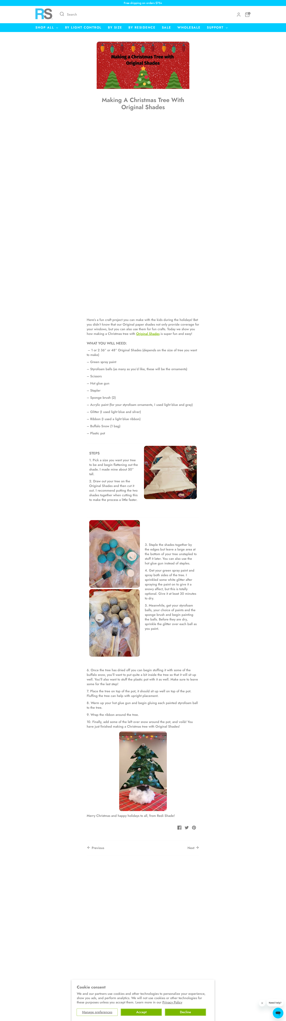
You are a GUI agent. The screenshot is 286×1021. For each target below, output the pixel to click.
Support (216, 27)
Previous (97, 848)
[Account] (238, 14)
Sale (166, 27)
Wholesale (189, 27)
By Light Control (83, 27)
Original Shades (148, 333)
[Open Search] (62, 14)
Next (191, 848)
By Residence (141, 27)
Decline (185, 1012)
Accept (141, 1012)
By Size (115, 27)
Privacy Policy (172, 1002)
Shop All (45, 27)
